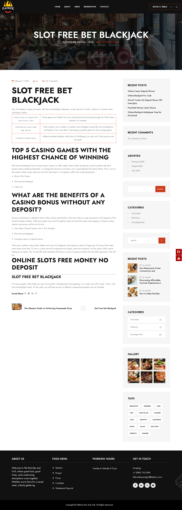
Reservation (90, 6)
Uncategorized (137, 222)
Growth (143, 420)
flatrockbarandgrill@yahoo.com (147, 477)
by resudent (147, 265)
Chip (131, 413)
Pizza (58, 478)
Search (160, 189)
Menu (77, 6)
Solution (154, 426)
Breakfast (134, 406)
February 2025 (137, 162)
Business (147, 406)
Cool (132, 420)
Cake (158, 406)
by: (37, 81)
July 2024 (135, 171)
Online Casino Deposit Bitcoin (141, 91)
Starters (59, 467)
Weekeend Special (64, 488)
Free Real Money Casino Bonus (142, 107)
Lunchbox (156, 420)
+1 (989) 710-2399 (141, 472)
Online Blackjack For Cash (139, 95)
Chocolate (136, 213)
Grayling (137, 468)
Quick (132, 426)
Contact (104, 6)
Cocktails (59, 483)
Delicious (135, 218)
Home (57, 6)
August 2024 (137, 166)
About (67, 6)
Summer (145, 433)
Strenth (133, 433)
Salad (142, 426)
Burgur (58, 472)
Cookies (157, 413)
